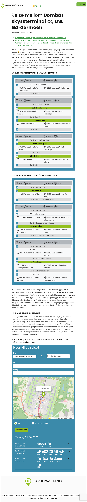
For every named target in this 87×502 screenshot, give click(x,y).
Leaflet (53, 418)
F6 (46, 451)
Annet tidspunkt (41, 423)
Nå (19, 423)
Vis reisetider (21, 429)
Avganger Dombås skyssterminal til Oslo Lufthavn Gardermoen (40, 38)
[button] (43, 394)
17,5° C (38, 6)
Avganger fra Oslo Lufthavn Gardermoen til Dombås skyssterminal (42, 40)
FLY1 (60, 459)
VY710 (42, 444)
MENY (82, 4)
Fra (14, 353)
